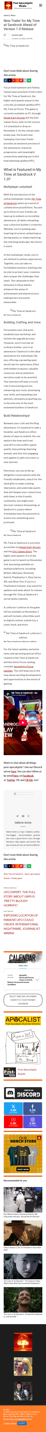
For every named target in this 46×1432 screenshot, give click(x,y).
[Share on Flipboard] (21, 80)
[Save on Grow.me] (33, 80)
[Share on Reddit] (17, 80)
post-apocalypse (33, 874)
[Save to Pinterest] (13, 80)
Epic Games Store (22, 551)
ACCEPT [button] (22, 1423)
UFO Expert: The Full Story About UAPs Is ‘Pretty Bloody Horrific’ (20, 898)
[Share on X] (10, 80)
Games (7, 15)
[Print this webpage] (25, 80)
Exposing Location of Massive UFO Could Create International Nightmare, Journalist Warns (22, 924)
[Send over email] (29, 80)
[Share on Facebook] (6, 80)
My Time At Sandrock (14, 874)
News (13, 15)
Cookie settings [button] (10, 1423)
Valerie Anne (23, 822)
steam (7, 878)
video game (17, 878)
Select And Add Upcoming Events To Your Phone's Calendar (23, 1000)
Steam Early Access (14, 117)
